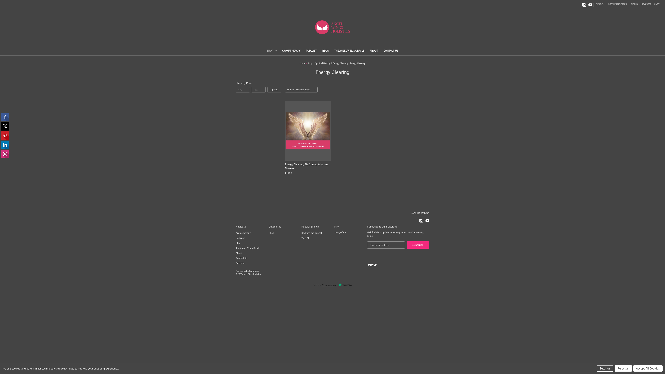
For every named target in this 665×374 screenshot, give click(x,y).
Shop (270, 50)
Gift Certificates (617, 4)
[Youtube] (590, 5)
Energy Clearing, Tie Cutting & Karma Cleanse (306, 166)
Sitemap (240, 263)
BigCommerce (252, 271)
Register (646, 4)
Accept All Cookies (648, 368)
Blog (325, 50)
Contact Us (391, 50)
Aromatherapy (291, 50)
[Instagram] (584, 5)
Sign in (634, 4)
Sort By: (290, 89)
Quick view (307, 127)
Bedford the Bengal (312, 232)
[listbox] (306, 89)
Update (274, 89)
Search (600, 4)
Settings (605, 368)
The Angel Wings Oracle (349, 50)
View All (305, 237)
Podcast (311, 50)
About (374, 50)
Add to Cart (308, 133)
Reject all (623, 368)
